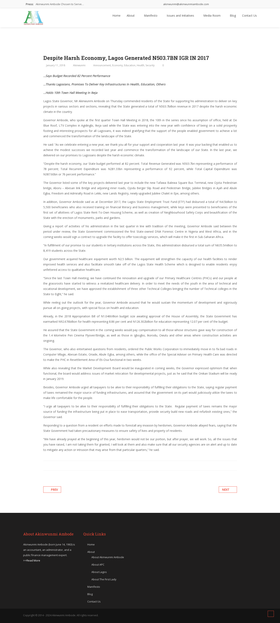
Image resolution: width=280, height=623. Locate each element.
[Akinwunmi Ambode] (33, 17)
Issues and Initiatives (181, 15)
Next (225, 490)
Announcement (102, 65)
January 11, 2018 (55, 65)
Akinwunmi (79, 65)
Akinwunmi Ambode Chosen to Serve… (60, 4)
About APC (97, 564)
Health (140, 65)
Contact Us (249, 15)
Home (116, 15)
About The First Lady (103, 579)
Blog (233, 15)
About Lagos (99, 572)
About (131, 15)
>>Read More (31, 560)
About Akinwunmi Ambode (107, 557)
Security (150, 65)
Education (129, 65)
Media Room (212, 15)
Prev (54, 490)
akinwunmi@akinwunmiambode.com (186, 4)
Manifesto (151, 15)
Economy (117, 65)
